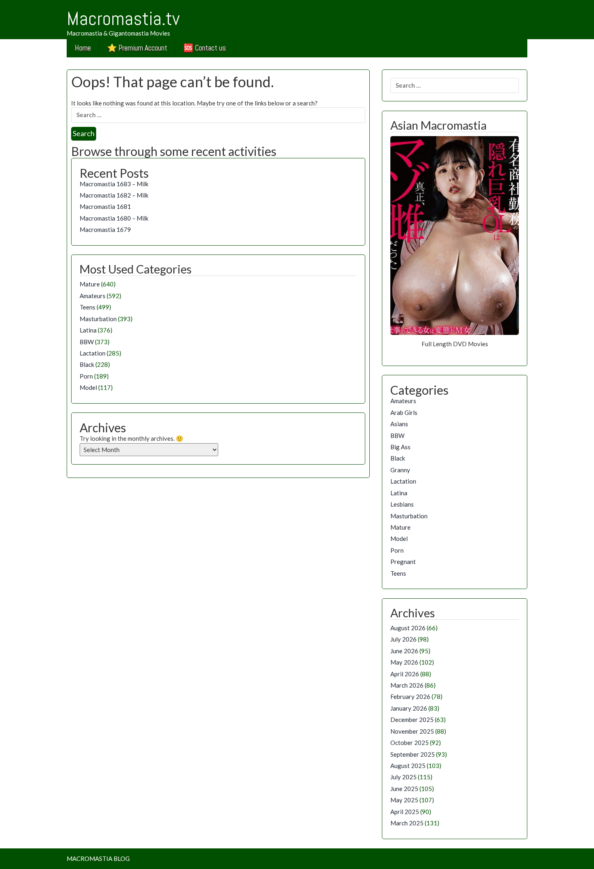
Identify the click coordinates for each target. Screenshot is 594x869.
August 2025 (407, 765)
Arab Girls (403, 412)
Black (87, 364)
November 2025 (412, 731)
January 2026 (408, 708)
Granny (400, 469)
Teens (87, 307)
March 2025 (406, 823)
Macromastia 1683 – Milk (114, 183)
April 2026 (404, 674)
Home (83, 48)
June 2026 (404, 650)
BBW (87, 341)
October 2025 (409, 742)
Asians (399, 423)
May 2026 (404, 662)
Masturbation (98, 318)
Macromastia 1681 (105, 206)
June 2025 (404, 788)
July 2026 (403, 639)
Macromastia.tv (123, 18)
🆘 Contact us (204, 48)
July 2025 (403, 777)
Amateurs (92, 295)
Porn (86, 376)
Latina (88, 330)
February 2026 (410, 696)
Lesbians (402, 504)
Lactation (92, 353)
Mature (90, 284)
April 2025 (404, 811)
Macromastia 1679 (105, 229)
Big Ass (400, 446)
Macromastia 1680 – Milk (114, 218)
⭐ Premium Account (137, 48)
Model (88, 387)
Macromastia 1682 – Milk (114, 195)
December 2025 (412, 719)
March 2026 (406, 685)
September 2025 (412, 754)
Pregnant (403, 561)
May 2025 (404, 800)
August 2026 (407, 627)
